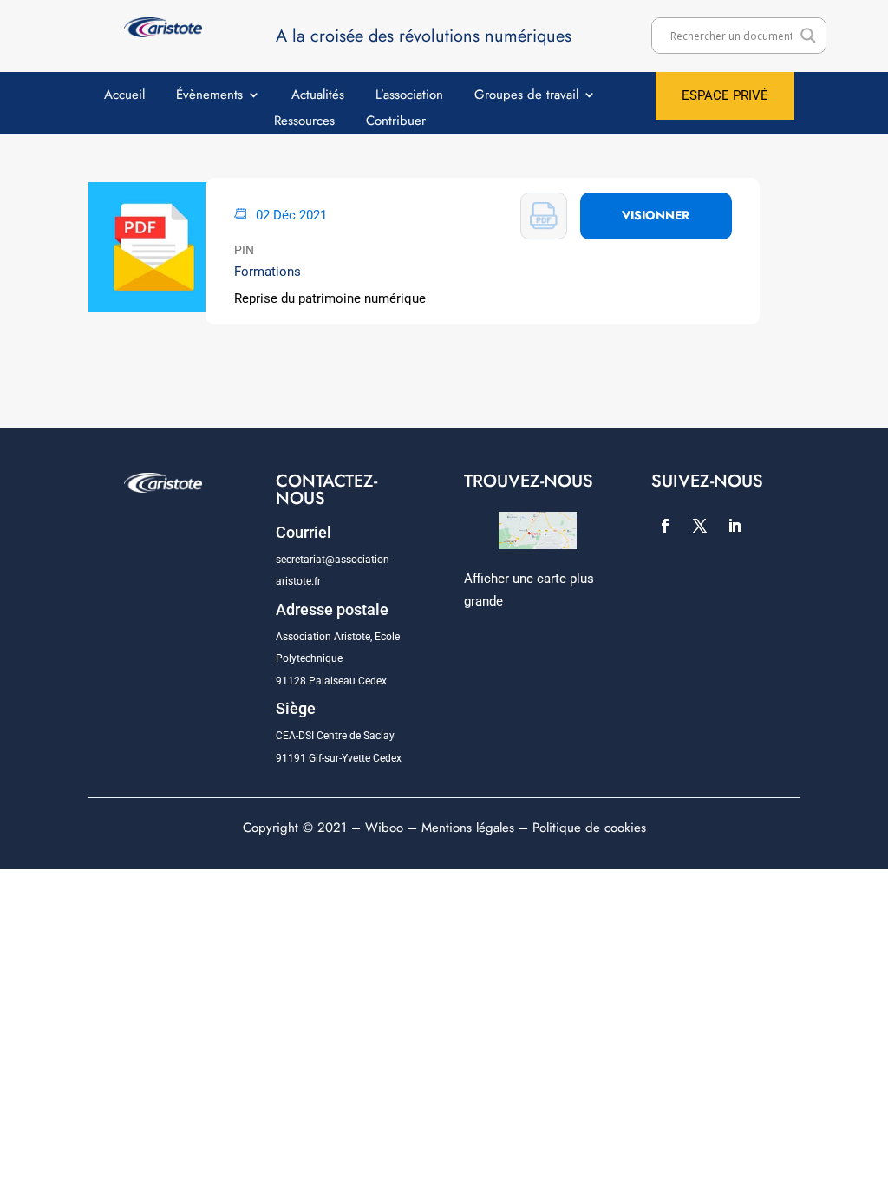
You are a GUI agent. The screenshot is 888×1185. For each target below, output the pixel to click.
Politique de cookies (589, 827)
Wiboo (384, 827)
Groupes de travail (526, 96)
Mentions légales (467, 827)
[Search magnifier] (808, 35)
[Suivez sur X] (700, 526)
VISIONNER (655, 215)
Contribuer (396, 122)
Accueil (124, 96)
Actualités (317, 96)
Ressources (304, 122)
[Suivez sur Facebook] (665, 526)
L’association (409, 96)
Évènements (209, 96)
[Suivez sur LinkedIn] (734, 526)
